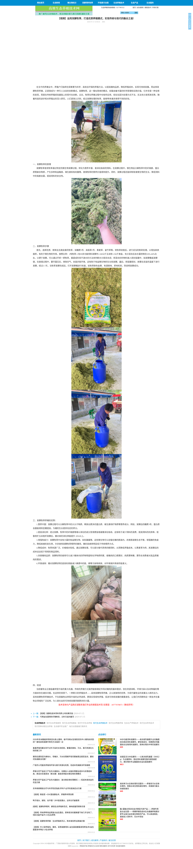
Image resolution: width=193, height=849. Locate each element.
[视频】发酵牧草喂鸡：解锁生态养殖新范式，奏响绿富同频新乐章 (59, 806)
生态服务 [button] (150, 3)
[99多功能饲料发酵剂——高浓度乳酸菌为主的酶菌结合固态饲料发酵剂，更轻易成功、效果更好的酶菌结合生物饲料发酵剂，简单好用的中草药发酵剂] (107, 746)
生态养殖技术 (40, 723)
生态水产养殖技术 (131, 723)
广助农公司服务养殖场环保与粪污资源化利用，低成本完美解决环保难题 (61, 765)
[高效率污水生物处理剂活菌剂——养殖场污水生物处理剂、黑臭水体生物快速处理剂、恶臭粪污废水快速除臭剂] (107, 794)
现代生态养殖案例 (54, 723)
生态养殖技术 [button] (118, 3)
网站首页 (40, 3)
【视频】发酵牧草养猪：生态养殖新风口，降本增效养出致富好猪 (59, 821)
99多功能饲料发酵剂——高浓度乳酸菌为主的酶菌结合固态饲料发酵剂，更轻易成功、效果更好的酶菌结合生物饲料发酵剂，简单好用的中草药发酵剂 (139, 742)
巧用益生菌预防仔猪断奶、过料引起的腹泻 (57, 717)
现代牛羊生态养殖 (85, 723)
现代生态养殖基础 (69, 723)
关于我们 (86, 840)
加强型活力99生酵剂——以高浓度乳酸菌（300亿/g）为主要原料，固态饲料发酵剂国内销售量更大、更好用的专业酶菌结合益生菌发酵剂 (139, 759)
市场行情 (155, 7)
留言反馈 (112, 840)
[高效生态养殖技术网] (63, 10)
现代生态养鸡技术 (147, 723)
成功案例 (140, 7)
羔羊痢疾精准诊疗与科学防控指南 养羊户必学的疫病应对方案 (57, 788)
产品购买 (103, 840)
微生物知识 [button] (71, 3)
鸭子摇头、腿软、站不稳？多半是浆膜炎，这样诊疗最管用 (56, 800)
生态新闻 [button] (56, 3)
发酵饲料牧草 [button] (87, 3)
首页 (134, 7)
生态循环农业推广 (61, 726)
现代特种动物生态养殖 (43, 726)
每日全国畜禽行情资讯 (78, 726)
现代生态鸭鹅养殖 (116, 723)
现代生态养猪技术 (100, 723)
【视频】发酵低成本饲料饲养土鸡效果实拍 (56, 713)
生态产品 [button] (134, 3)
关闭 (189, 15)
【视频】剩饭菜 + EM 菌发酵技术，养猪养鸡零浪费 (53, 794)
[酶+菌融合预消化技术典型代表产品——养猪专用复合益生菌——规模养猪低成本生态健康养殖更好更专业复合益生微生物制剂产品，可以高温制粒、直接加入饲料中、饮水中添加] (107, 819)
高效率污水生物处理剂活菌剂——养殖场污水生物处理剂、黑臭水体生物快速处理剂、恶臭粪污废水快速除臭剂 (139, 786)
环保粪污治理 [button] (103, 3)
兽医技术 (148, 7)
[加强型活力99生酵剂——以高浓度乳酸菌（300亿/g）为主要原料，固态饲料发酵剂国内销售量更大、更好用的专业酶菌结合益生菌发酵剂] (107, 768)
